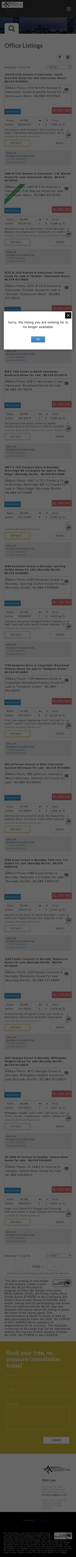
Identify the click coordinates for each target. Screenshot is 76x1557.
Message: (13, 1403)
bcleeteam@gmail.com (54, 1494)
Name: (11, 1374)
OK (38, 339)
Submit (56, 1440)
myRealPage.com (44, 1520)
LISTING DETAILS (17, 143)
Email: (10, 1389)
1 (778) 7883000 (15, 159)
